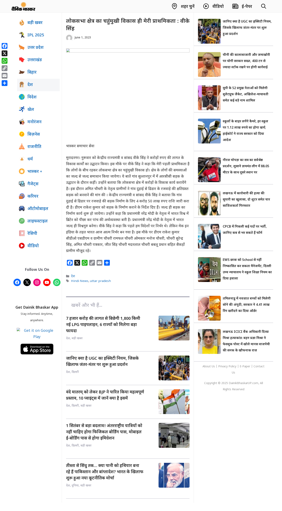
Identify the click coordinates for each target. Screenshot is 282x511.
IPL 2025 (35, 35)
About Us (209, 367)
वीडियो (33, 246)
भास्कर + (34, 171)
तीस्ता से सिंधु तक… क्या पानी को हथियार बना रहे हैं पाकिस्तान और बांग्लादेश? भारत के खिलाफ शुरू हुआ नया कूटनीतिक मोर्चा (104, 472)
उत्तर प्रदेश (35, 47)
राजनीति (34, 147)
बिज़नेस (33, 134)
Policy (232, 367)
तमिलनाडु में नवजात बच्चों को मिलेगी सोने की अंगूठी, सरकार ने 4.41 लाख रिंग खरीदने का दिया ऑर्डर (247, 305)
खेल (30, 109)
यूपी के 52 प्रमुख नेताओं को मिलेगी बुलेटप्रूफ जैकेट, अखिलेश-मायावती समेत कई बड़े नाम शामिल (245, 94)
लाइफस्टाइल (37, 221)
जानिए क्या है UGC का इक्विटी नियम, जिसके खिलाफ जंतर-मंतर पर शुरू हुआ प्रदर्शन (247, 28)
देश (73, 276)
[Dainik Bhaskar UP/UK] (23, 6)
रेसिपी (32, 233)
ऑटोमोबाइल (37, 209)
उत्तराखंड (34, 60)
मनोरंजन (34, 122)
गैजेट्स (32, 184)
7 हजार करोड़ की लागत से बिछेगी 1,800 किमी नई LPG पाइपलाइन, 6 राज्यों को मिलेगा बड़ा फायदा (103, 325)
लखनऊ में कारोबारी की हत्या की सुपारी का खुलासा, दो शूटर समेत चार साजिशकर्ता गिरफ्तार (246, 199)
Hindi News (79, 281)
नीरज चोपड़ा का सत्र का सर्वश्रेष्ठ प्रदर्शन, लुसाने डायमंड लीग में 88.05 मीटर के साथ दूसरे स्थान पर (246, 166)
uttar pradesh (100, 281)
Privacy (223, 367)
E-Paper (245, 367)
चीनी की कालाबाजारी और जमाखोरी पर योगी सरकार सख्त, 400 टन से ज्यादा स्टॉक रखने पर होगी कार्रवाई (246, 61)
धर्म (30, 159)
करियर (32, 196)
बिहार (32, 72)
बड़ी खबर (35, 23)
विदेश (32, 97)
